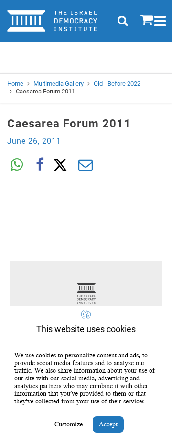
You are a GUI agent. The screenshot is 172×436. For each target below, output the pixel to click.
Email (85, 164)
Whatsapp (16, 164)
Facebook (39, 164)
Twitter (62, 164)
